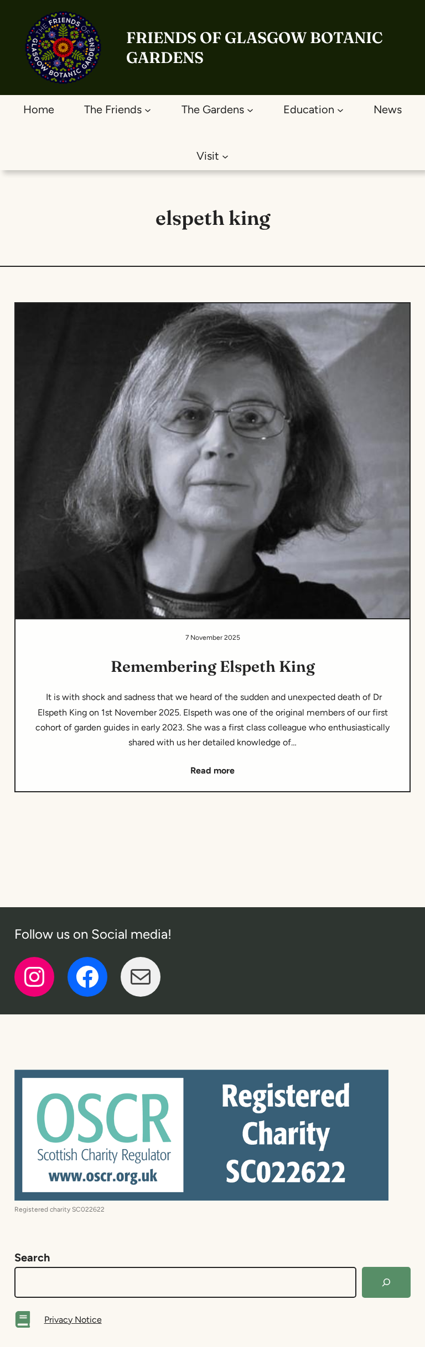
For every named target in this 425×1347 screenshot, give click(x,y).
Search (32, 1257)
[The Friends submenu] (147, 109)
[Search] (386, 1282)
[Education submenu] (340, 109)
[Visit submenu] (225, 155)
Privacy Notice (73, 1319)
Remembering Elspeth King (213, 666)
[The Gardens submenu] (250, 109)
